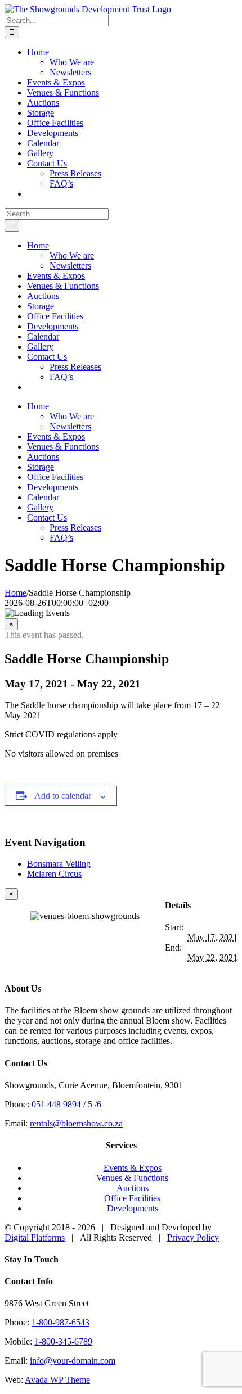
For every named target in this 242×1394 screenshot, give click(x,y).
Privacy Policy (193, 1237)
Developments (132, 1208)
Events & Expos (133, 1168)
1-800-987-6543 (60, 1322)
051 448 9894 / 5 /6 (66, 1104)
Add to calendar (62, 795)
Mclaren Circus (54, 874)
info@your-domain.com (72, 1360)
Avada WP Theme (57, 1379)
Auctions (132, 1188)
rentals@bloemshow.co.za (76, 1123)
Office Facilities (132, 1198)
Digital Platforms (35, 1237)
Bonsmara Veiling (59, 863)
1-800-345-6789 (63, 1341)
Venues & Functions (132, 1178)
